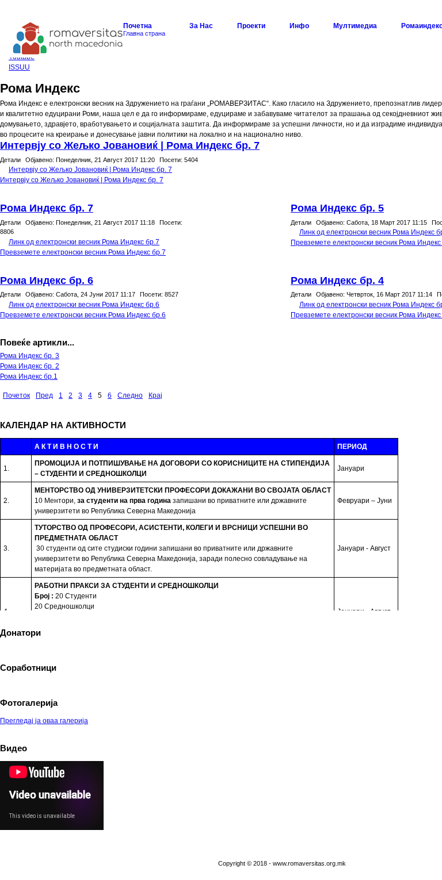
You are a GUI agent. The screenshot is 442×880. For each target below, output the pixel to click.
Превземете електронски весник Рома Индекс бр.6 (83, 315)
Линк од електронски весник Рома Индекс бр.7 (84, 242)
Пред (44, 395)
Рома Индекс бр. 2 (29, 366)
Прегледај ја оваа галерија (44, 721)
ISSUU (19, 67)
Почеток (16, 395)
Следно (130, 395)
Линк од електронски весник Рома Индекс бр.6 (84, 305)
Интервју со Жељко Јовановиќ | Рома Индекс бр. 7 (130, 145)
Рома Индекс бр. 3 (29, 356)
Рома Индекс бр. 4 (337, 280)
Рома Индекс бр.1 (29, 376)
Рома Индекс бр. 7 (46, 208)
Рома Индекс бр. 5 (337, 208)
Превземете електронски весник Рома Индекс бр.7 (83, 252)
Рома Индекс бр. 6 (46, 280)
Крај (155, 395)
